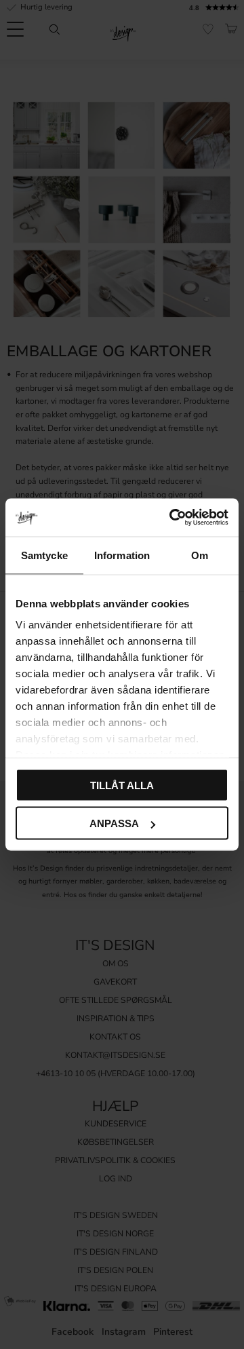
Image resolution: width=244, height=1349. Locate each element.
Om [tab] (199, 554)
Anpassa (114, 823)
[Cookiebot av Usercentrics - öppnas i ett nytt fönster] (172, 518)
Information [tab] (122, 554)
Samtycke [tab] (44, 554)
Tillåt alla (122, 785)
